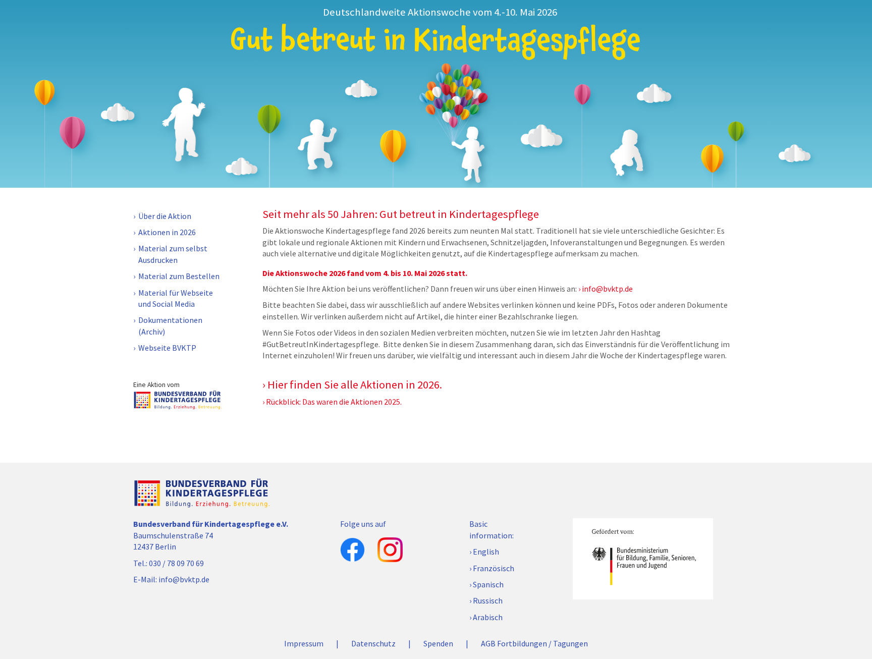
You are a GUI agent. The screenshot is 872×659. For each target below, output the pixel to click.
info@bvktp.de (607, 289)
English (486, 551)
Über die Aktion (164, 216)
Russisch (488, 600)
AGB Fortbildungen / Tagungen (534, 643)
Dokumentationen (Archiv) (170, 325)
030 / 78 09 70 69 (176, 563)
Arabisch (488, 617)
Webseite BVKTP (167, 348)
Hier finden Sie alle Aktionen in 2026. (354, 384)
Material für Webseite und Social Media (175, 298)
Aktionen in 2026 (167, 232)
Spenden (438, 643)
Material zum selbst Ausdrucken (172, 253)
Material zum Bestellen (179, 276)
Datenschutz (373, 643)
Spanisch (488, 584)
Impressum (303, 643)
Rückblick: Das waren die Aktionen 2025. (334, 402)
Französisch (493, 568)
